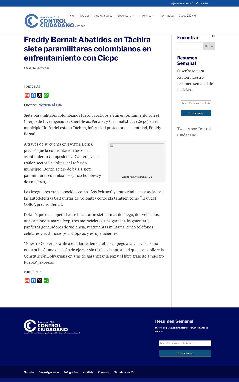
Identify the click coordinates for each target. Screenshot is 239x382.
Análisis (88, 372)
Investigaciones (49, 372)
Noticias (84, 15)
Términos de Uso (124, 372)
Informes (145, 15)
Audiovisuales (103, 15)
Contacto (202, 3)
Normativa (167, 15)
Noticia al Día (50, 105)
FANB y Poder (76, 26)
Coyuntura (124, 15)
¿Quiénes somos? (182, 3)
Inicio (70, 15)
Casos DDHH (187, 15)
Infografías (71, 372)
